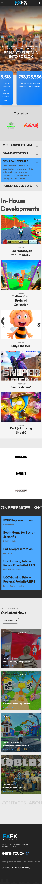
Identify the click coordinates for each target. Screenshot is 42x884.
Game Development (11, 633)
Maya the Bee (21, 346)
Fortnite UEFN (21, 384)
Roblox (21, 247)
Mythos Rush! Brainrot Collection (21, 300)
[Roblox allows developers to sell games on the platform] (21, 745)
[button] (39, 3)
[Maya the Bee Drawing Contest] (21, 703)
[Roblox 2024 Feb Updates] (21, 787)
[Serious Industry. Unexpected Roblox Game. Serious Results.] (21, 661)
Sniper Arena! (21, 387)
